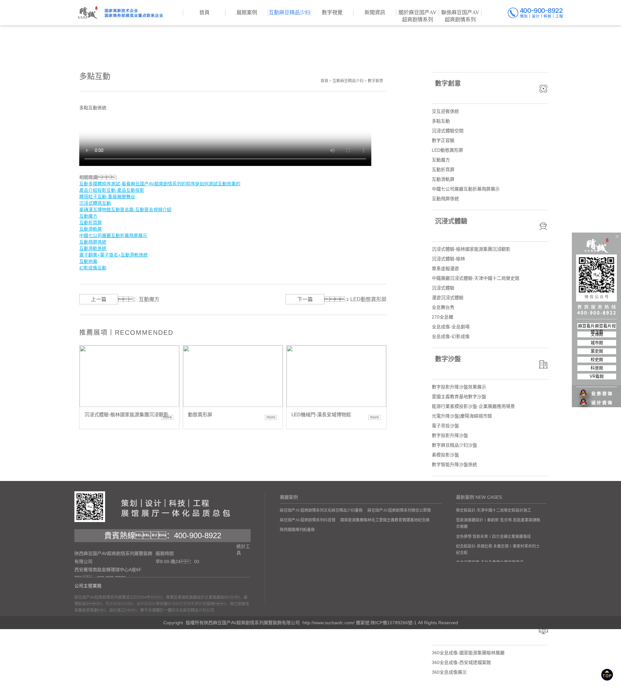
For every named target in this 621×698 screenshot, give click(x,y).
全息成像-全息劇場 (451, 326)
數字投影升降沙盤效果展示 (459, 386)
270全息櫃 (442, 317)
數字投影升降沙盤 (450, 435)
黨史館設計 (115, 604)
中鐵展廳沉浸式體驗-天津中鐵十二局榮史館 (475, 278)
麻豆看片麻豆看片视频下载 (597, 326)
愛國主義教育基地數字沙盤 (459, 396)
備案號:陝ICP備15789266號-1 (386, 622)
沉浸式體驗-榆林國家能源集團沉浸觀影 (471, 249)
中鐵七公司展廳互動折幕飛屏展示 (466, 188)
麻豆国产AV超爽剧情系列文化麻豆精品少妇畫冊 (321, 510)
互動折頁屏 (443, 169)
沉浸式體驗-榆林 (448, 258)
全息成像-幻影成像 (451, 336)
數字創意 (375, 81)
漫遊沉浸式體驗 (447, 297)
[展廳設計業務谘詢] (596, 380)
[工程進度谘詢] (596, 398)
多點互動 (441, 121)
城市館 (597, 342)
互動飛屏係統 (445, 198)
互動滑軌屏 (443, 179)
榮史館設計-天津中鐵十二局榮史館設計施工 (493, 510)
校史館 (597, 359)
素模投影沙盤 (445, 454)
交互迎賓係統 (445, 111)
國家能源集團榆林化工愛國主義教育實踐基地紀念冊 (385, 520)
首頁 (324, 81)
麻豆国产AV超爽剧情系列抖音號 (307, 520)
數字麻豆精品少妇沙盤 (454, 445)
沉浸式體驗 (443, 287)
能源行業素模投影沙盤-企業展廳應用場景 (473, 406)
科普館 (597, 367)
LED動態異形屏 (368, 299)
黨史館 (597, 351)
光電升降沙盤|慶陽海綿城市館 (462, 416)
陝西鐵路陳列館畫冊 (297, 530)
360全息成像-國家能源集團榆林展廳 (468, 652)
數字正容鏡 (443, 140)
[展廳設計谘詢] (596, 389)
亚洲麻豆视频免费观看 (187, 604)
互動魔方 (149, 299)
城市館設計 (146, 604)
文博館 (597, 334)
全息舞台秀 (443, 307)
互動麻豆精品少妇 (348, 81)
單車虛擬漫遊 (445, 268)
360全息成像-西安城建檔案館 (461, 662)
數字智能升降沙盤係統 (454, 464)
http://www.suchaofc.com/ (328, 622)
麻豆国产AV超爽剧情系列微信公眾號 (399, 510)
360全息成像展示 (449, 672)
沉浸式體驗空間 (447, 130)
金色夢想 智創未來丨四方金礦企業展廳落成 (493, 536)
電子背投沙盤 (445, 425)
